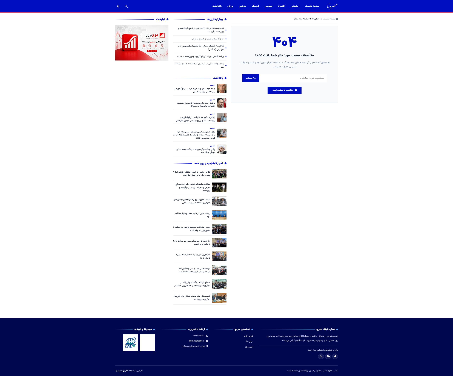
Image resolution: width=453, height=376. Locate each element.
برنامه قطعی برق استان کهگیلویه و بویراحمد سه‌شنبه (200, 56)
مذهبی (242, 6)
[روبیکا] (328, 356)
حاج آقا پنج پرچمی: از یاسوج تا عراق (208, 39)
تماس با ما (248, 336)
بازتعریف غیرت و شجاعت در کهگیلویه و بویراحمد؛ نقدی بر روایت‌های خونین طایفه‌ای (195, 119)
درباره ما (249, 341)
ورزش (230, 6)
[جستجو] (126, 6)
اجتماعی (295, 6)
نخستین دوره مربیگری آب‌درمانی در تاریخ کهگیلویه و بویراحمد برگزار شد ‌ (201, 30)
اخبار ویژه (249, 347)
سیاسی (269, 6)
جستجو (249, 78)
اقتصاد (281, 6)
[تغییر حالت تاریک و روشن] (118, 6)
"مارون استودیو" (122, 370)
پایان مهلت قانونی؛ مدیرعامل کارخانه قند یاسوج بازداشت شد (199, 65)
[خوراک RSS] (321, 356)
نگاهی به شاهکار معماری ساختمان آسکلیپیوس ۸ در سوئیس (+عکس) (201, 47)
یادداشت (217, 6)
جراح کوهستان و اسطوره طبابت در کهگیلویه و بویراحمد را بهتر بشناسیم (194, 90)
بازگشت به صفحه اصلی (282, 90)
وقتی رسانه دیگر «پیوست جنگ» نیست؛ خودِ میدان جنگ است (195, 151)
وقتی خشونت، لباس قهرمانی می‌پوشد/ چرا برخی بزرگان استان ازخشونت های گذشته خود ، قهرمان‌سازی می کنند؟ (194, 135)
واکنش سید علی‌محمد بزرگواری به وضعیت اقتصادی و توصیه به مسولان (196, 104)
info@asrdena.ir (196, 341)
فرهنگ (255, 6)
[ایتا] (335, 356)
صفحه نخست (312, 6)
